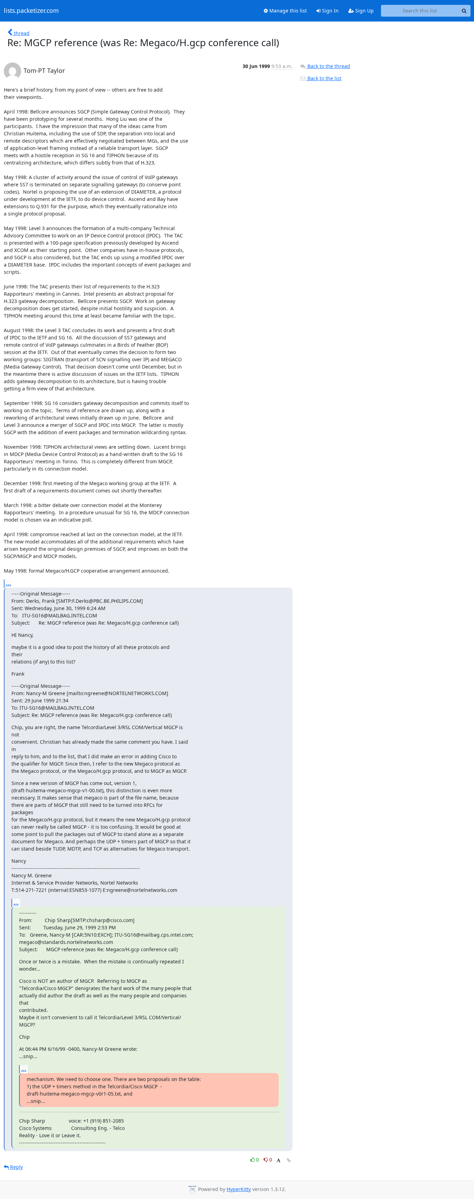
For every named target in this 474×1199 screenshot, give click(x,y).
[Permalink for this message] (289, 1160)
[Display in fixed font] (278, 1160)
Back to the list (323, 78)
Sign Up (364, 10)
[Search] (464, 11)
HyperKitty (239, 1189)
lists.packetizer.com (31, 11)
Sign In (330, 10)
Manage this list (287, 10)
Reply (16, 1167)
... (8, 583)
